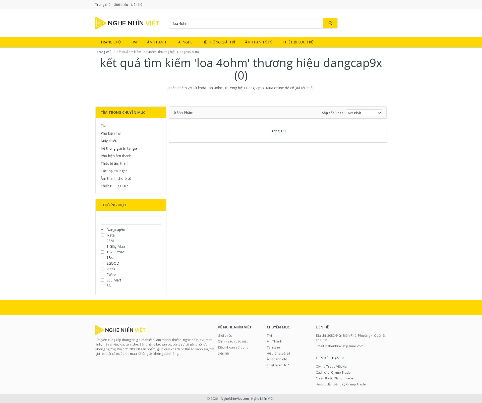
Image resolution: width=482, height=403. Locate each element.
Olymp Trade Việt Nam (332, 366)
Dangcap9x (115, 229)
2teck (110, 268)
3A (108, 285)
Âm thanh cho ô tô (116, 178)
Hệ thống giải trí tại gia (119, 148)
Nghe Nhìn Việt (262, 398)
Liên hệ (136, 4)
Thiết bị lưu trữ (298, 42)
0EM (110, 240)
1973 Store (115, 252)
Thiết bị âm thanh (115, 163)
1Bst (110, 257)
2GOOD (112, 263)
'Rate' (110, 235)
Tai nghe (184, 42)
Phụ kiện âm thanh (116, 155)
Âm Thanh (156, 42)
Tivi (134, 42)
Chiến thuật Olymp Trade (334, 378)
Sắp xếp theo (332, 112)
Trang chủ (102, 4)
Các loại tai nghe (114, 170)
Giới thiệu (121, 4)
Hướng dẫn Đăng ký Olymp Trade (341, 384)
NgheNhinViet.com (235, 398)
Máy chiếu (109, 140)
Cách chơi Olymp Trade (333, 372)
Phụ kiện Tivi (111, 133)
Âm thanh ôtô (259, 42)
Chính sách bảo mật (233, 341)
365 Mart (113, 280)
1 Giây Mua (115, 246)
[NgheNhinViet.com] (127, 22)
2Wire (111, 274)
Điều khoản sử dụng (233, 347)
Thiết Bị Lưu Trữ (114, 186)
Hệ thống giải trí (218, 42)
